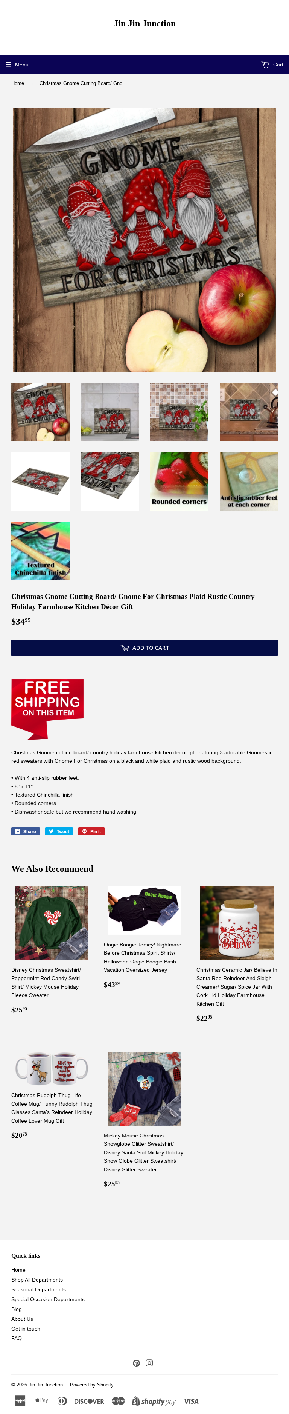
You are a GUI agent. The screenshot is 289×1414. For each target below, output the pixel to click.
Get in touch (25, 1329)
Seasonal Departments (38, 1289)
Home (17, 83)
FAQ (16, 1338)
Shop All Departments (37, 1280)
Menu (22, 65)
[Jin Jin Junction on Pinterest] (136, 1364)
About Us (22, 1319)
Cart (277, 65)
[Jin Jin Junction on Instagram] (149, 1364)
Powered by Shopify (92, 1385)
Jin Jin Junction (145, 23)
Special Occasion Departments (48, 1299)
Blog (16, 1309)
